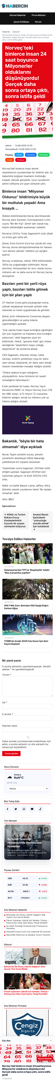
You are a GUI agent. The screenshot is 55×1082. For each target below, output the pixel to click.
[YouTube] (32, 809)
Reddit (9, 160)
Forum (38, 22)
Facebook (31, 155)
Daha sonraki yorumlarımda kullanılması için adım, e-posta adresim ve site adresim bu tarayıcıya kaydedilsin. (26, 744)
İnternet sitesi (9, 725)
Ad (4, 702)
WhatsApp (44, 155)
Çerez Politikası (21, 22)
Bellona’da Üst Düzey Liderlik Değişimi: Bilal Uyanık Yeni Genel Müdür (25, 916)
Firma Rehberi (39, 15)
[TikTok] (40, 809)
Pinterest (20, 160)
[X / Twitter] (15, 809)
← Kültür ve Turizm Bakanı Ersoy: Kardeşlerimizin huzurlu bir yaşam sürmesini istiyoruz (15, 520)
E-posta (7, 714)
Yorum (6, 674)
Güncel (16, 32)
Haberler (6, 32)
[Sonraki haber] (46, 829)
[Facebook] (7, 809)
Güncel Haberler (18, 15)
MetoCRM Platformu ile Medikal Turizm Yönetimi (28, 935)
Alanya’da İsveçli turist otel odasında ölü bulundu (28, 931)
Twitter (19, 155)
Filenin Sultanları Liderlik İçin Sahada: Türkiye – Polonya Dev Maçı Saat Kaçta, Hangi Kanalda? (27, 921)
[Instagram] (24, 809)
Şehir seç (12, 783)
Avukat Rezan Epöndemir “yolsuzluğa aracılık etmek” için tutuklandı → (41, 522)
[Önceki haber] (39, 829)
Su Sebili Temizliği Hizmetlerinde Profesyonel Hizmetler (26, 927)
